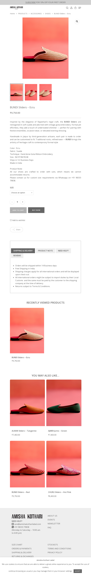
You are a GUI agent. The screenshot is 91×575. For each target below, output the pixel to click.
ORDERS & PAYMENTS (22, 548)
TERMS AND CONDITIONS (59, 548)
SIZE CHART (17, 544)
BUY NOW (36, 210)
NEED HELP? (63, 250)
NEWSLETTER (54, 523)
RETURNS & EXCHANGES (23, 556)
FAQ (49, 527)
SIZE (12, 187)
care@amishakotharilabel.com (27, 524)
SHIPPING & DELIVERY (23, 250)
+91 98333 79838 (21, 527)
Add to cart (18, 210)
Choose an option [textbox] (18, 193)
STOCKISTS (53, 544)
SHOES (48, 13)
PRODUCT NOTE (45, 250)
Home (12, 13)
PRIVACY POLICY (55, 552)
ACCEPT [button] (77, 571)
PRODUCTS (22, 13)
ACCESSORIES (36, 13)
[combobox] (22, 192)
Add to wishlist (18, 220)
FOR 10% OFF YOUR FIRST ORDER (45, 2)
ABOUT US (52, 516)
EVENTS (51, 519)
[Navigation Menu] (79, 8)
